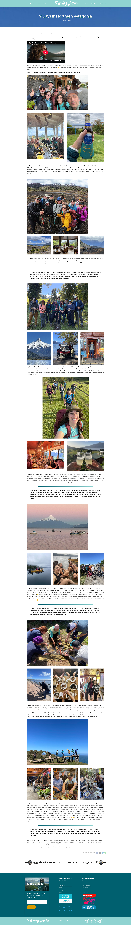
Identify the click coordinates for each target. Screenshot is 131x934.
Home (31, 3)
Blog (86, 3)
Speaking (100, 3)
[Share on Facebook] (97, 853)
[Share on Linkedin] (103, 853)
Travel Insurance (86, 885)
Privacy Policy (85, 892)
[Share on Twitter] (100, 853)
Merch (60, 887)
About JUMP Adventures (65, 880)
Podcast (93, 3)
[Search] (105, 3)
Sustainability (62, 885)
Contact (60, 892)
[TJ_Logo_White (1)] (37, 920)
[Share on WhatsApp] (105, 853)
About (44, 3)
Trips (38, 3)
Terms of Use (85, 887)
